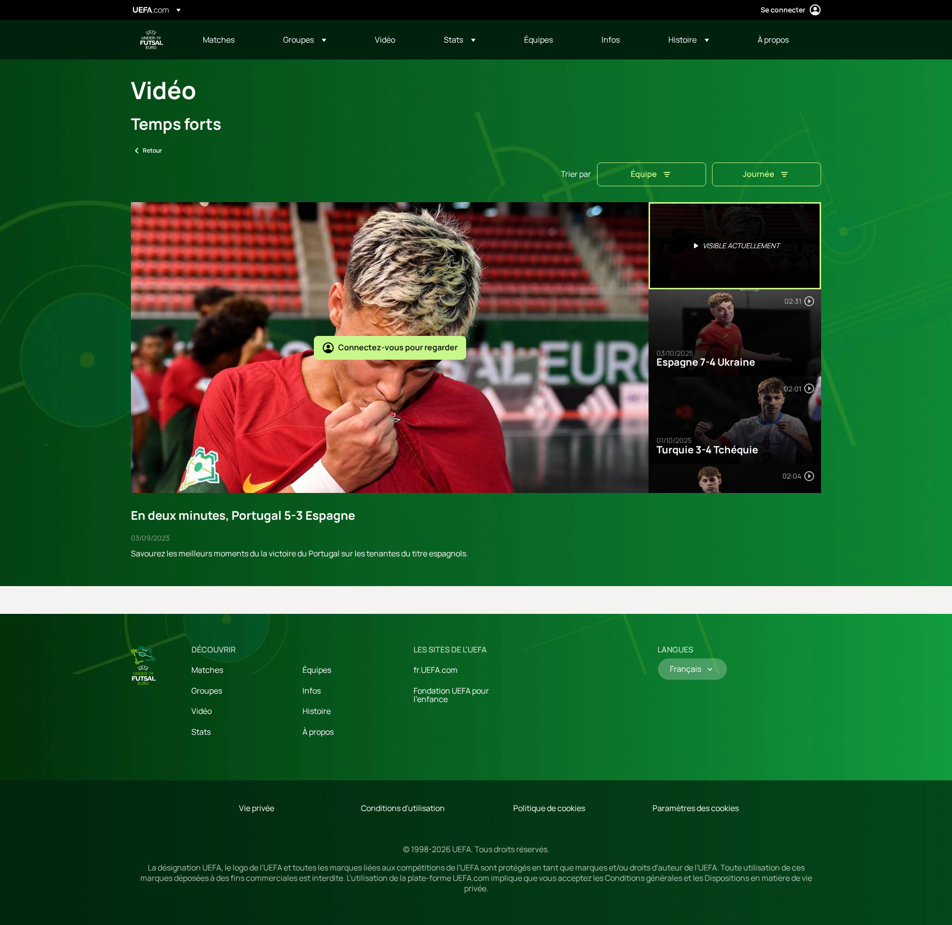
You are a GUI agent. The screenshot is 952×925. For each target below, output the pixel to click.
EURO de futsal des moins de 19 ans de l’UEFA (152, 39)
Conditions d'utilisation (403, 808)
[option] (735, 245)
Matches (207, 669)
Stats (201, 731)
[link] (218, 39)
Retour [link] (152, 150)
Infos (311, 690)
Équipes (316, 669)
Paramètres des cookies (696, 808)
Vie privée (256, 808)
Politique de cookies (549, 808)
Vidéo (201, 711)
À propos (318, 731)
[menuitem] (230, 39)
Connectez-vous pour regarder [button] (398, 347)
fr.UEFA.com (436, 669)
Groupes (206, 690)
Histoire (316, 711)
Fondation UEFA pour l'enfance (451, 695)
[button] (305, 39)
